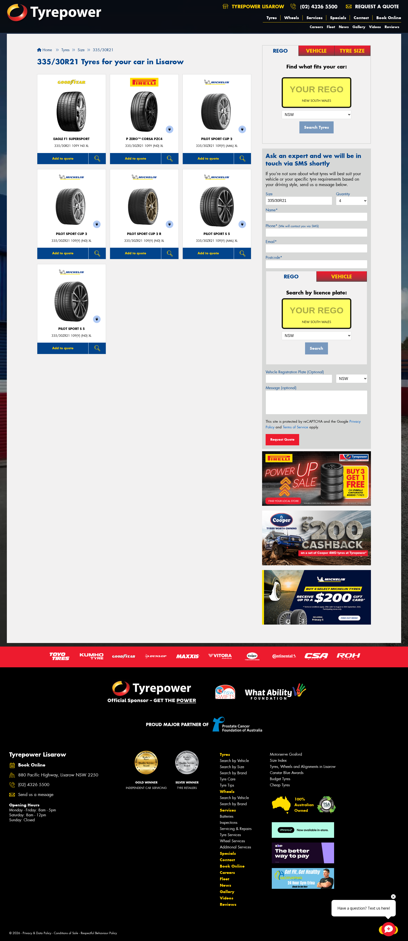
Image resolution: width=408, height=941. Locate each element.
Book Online (388, 17)
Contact (361, 17)
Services (314, 17)
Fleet (331, 27)
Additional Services (235, 847)
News (344, 27)
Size (269, 194)
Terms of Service (295, 427)
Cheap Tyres (280, 785)
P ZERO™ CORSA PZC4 (144, 139)
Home (46, 49)
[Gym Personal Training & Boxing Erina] (303, 878)
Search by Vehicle (234, 760)
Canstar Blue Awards (286, 772)
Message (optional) (281, 387)
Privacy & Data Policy (37, 933)
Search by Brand (233, 773)
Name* (272, 210)
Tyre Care (227, 779)
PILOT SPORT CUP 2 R (144, 234)
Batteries (226, 816)
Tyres (272, 17)
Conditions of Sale (66, 933)
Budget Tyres (280, 778)
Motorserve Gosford (286, 754)
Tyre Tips (227, 785)
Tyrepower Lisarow (257, 6)
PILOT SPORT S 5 (217, 234)
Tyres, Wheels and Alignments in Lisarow (303, 766)
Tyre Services (230, 834)
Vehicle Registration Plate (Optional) (295, 372)
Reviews (392, 27)
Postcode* (274, 257)
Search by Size (232, 766)
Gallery (359, 27)
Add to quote (62, 158)
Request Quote (282, 439)
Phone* (292, 225)
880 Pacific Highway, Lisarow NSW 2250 (58, 775)
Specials (338, 17)
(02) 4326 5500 (318, 6)
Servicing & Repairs (235, 828)
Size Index (278, 760)
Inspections (228, 822)
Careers (316, 27)
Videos (375, 27)
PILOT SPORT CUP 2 (216, 139)
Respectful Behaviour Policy (99, 933)
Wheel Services (232, 841)
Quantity (343, 194)
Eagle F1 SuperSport (71, 139)
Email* (271, 241)
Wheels (291, 17)
